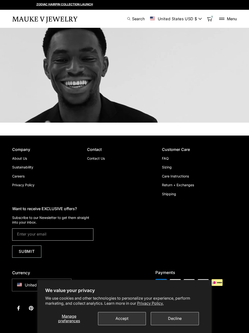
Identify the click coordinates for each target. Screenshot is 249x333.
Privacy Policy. (150, 303)
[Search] (130, 18)
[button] (228, 19)
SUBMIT (27, 251)
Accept (122, 318)
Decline (175, 318)
